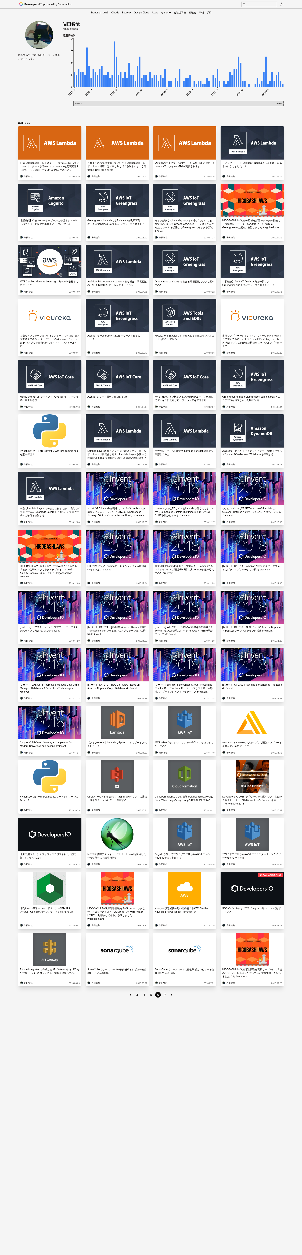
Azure (155, 12)
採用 (209, 12)
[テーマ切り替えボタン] (282, 4)
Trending (95, 12)
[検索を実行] (244, 4)
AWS (106, 12)
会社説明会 (180, 12)
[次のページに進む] (171, 994)
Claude (115, 12)
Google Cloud (141, 12)
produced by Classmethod (57, 4)
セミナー (166, 12)
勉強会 (192, 12)
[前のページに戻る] (131, 994)
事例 (201, 12)
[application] (173, 77)
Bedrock (126, 12)
